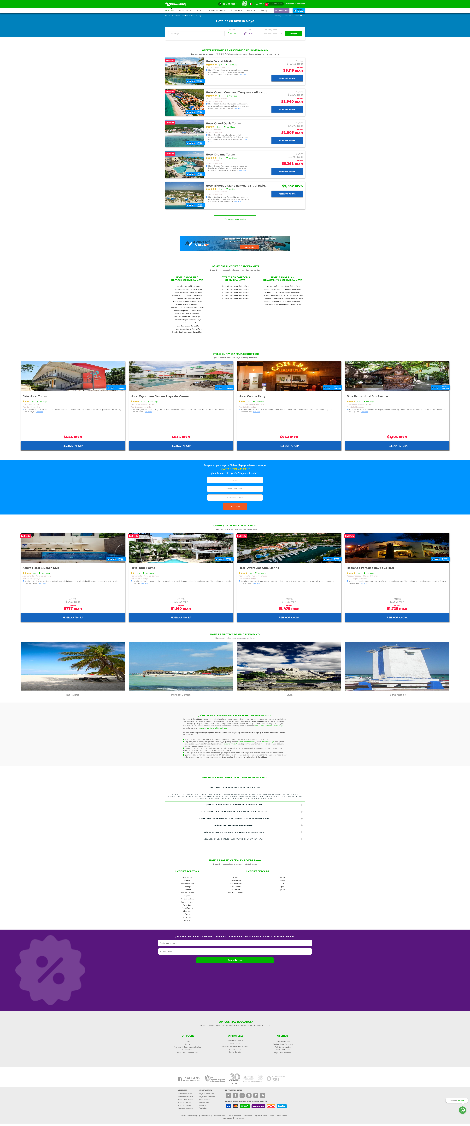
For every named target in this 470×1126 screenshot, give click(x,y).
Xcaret (187, 1041)
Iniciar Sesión (277, 4)
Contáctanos (205, 1115)
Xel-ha (187, 1044)
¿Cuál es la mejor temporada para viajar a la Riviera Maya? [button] (234, 832)
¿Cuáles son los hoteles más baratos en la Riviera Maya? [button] (234, 839)
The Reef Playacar (283, 1050)
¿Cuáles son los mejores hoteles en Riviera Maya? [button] (234, 788)
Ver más (243, 74)
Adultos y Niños (271, 30)
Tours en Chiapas (184, 1105)
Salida (249, 30)
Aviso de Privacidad (234, 1115)
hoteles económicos (246, 742)
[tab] (235, 787)
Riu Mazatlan (235, 1044)
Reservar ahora (287, 78)
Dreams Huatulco (283, 1041)
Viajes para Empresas (207, 1097)
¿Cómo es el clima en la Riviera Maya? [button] (233, 825)
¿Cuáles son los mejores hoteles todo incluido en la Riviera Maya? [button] (234, 818)
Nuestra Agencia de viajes (189, 1115)
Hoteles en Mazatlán (185, 1097)
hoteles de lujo (268, 742)
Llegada (232, 30)
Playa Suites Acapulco (282, 1053)
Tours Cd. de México (185, 1099)
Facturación (248, 1115)
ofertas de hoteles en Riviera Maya (268, 726)
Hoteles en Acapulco (185, 1108)
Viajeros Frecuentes (206, 1094)
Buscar (293, 34)
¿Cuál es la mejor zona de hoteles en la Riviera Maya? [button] (234, 805)
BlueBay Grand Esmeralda (283, 1044)
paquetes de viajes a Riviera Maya (213, 728)
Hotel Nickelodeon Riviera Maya (234, 1046)
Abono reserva (282, 1115)
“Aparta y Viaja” (230, 744)
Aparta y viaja (227, 1118)
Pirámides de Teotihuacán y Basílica (187, 1047)
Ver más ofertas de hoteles (235, 219)
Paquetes (202, 1105)
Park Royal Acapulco (283, 1047)
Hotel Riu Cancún (235, 1049)
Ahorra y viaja (239, 1118)
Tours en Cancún (184, 1102)
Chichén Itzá (187, 1050)
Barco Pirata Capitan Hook (187, 1053)
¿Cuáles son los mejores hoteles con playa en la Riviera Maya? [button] (234, 811)
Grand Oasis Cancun (235, 1041)
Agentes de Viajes (261, 1115)
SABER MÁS (235, 506)
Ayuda (272, 1115)
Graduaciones (204, 1099)
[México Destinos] (177, 4)
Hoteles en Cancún (185, 1094)
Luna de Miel (204, 1102)
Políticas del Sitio (219, 1115)
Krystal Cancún (235, 1052)
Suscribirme (235, 960)
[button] (220, 10)
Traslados (202, 1108)
